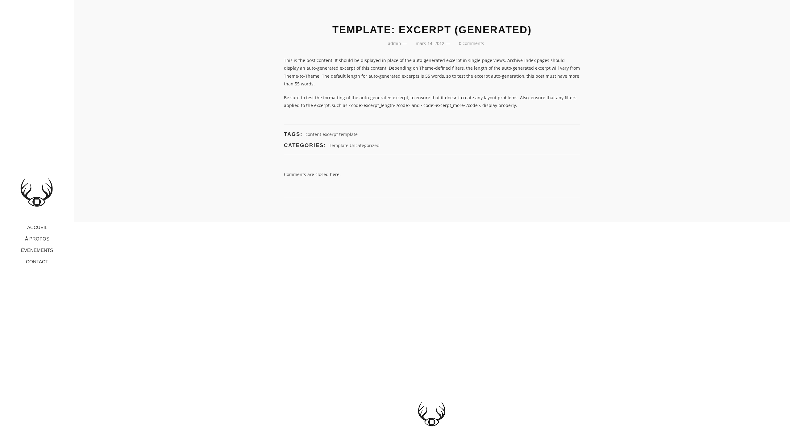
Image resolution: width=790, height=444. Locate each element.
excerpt (330, 134)
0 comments (471, 43)
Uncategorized (365, 145)
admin (394, 43)
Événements (37, 250)
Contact (37, 262)
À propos (37, 239)
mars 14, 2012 (430, 43)
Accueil (37, 227)
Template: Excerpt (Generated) (432, 29)
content (313, 134)
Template (338, 145)
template (348, 134)
